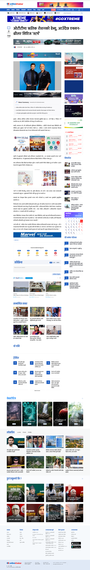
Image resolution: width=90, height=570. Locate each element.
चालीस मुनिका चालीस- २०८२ (50, 545)
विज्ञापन (72, 536)
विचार (34, 10)
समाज (8, 532)
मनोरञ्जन (29, 10)
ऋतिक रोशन (16, 240)
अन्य (43, 10)
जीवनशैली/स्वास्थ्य (10, 542)
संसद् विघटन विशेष (61, 536)
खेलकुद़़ (8, 540)
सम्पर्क (72, 540)
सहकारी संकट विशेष (62, 532)
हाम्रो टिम (72, 532)
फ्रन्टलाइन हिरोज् (48, 551)
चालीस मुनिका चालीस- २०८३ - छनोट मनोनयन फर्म (50, 543)
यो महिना (30, 432)
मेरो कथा (47, 549)
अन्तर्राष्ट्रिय (8, 546)
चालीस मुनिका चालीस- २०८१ (50, 547)
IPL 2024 (34, 537)
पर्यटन (21, 534)
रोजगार (21, 536)
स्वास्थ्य (69, 10)
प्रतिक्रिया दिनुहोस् (56, 274)
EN (72, 10)
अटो (20, 540)
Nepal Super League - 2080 (37, 543)
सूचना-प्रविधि (22, 542)
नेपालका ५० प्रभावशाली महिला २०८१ (49, 536)
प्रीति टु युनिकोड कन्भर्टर (49, 553)
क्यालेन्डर (68, 213)
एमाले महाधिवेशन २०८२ (62, 546)
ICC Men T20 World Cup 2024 (38, 535)
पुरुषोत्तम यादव (12, 13)
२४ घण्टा (19, 432)
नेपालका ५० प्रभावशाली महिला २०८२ (49, 533)
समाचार (13, 10)
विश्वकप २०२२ (60, 548)
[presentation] (58, 278)
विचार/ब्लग (9, 534)
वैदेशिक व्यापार (32, 13)
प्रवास (8, 544)
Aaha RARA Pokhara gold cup (38, 540)
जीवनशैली (23, 10)
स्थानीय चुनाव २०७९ (62, 540)
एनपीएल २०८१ (35, 532)
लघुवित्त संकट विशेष (62, 534)
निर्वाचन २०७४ (61, 538)
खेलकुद (38, 10)
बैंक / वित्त (21, 538)
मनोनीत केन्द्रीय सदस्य (22, 13)
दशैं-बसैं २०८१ (60, 550)
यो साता (24, 432)
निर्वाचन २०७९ (61, 542)
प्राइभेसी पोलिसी (74, 538)
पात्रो (54, 10)
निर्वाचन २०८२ (60, 544)
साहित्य (8, 536)
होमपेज (8, 10)
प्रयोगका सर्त (73, 534)
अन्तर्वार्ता (8, 538)
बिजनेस (17, 10)
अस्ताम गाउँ (40, 13)
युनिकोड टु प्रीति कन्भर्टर (49, 555)
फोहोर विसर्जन (59, 13)
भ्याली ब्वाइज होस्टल (49, 13)
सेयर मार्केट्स (61, 10)
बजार (21, 532)
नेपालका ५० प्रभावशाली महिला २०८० (49, 539)
